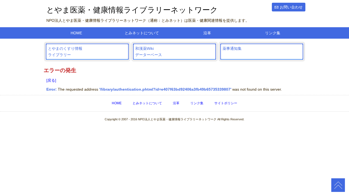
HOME (76, 33)
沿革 (207, 33)
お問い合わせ (291, 7)
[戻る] (51, 80)
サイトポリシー (225, 103)
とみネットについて (142, 33)
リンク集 (272, 33)
